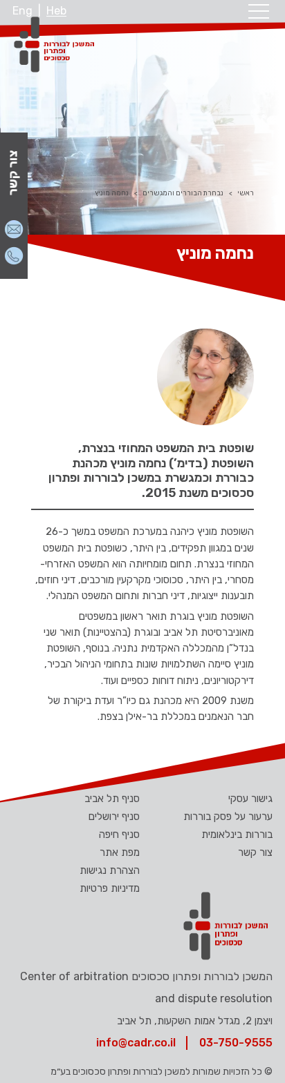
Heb (56, 10)
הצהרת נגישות (110, 870)
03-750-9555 (236, 1042)
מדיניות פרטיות (110, 888)
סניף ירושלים (114, 816)
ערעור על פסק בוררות (228, 816)
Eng (22, 10)
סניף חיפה (119, 834)
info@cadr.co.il (136, 1042)
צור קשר (255, 852)
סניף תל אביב (112, 798)
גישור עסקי (250, 798)
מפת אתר (120, 852)
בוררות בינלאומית (237, 834)
